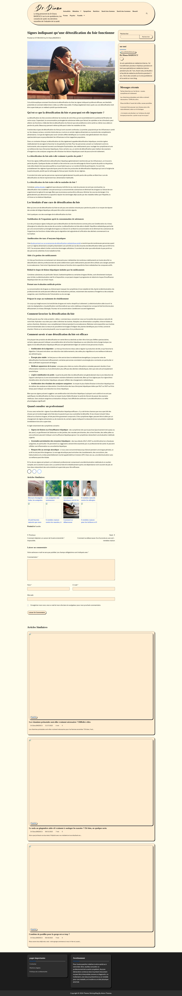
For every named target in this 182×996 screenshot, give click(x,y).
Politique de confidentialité (38, 971)
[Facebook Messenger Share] (39, 471)
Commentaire (32, 557)
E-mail (75, 585)
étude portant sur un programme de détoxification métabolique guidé (56, 243)
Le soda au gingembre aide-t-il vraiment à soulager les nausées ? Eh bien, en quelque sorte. (68, 828)
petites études (40, 187)
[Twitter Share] (29, 471)
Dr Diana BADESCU (53, 38)
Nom (29, 585)
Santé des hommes (123, 11)
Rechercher (124, 34)
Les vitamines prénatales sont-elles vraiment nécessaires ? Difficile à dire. (60, 722)
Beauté (135, 11)
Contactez (32, 964)
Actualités (66, 11)
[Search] (146, 13)
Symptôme (87, 11)
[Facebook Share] (34, 471)
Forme (65, 15)
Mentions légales (34, 968)
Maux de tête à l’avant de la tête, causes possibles (136, 103)
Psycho (72, 15)
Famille (79, 15)
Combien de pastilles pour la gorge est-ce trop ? (49, 934)
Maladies (76, 11)
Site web (30, 595)
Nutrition (96, 11)
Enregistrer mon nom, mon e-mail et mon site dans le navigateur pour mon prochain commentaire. (66, 605)
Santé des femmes (108, 11)
